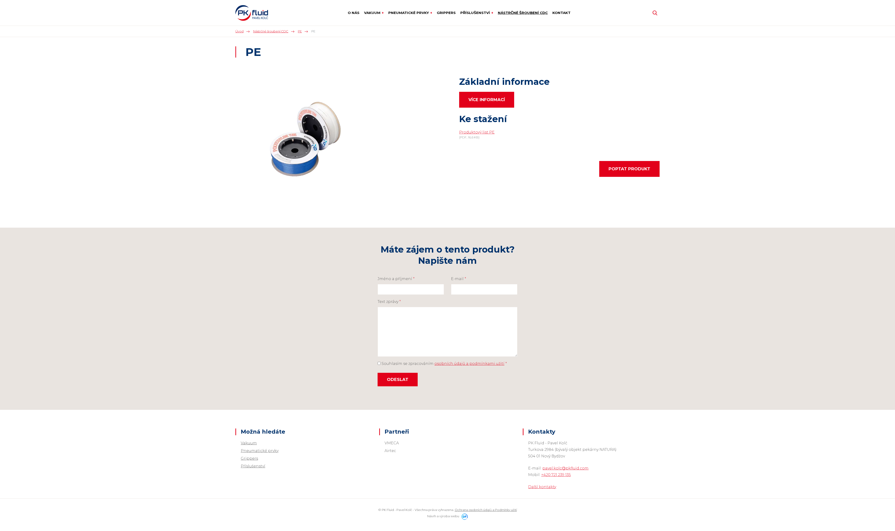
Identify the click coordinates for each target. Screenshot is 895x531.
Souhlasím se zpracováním (444, 363)
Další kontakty (542, 487)
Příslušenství (253, 466)
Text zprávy (389, 301)
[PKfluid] (251, 13)
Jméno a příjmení (396, 279)
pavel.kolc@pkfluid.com (565, 468)
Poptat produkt (629, 168)
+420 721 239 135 (556, 475)
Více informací (486, 99)
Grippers (249, 458)
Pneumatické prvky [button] (409, 12)
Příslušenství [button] (475, 12)
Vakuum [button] (372, 12)
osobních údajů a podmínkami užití (469, 363)
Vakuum (249, 443)
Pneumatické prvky (260, 451)
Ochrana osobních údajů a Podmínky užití (486, 510)
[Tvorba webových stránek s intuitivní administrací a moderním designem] (464, 516)
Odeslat (397, 379)
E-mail (458, 279)
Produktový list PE (477, 132)
